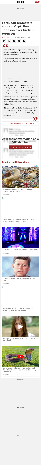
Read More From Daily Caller (20, 123)
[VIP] (37, 2)
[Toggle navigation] (2, 2)
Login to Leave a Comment (20, 147)
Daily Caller (8, 37)
